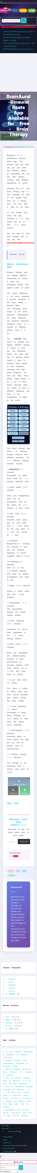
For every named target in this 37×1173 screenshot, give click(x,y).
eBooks (16, 11)
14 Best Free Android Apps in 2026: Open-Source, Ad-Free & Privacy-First (18, 1095)
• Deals (9, 982)
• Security (10, 991)
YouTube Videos (8, 1151)
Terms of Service (9, 1148)
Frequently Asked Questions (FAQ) (15, 1145)
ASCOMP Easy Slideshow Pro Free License (18, 49)
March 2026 (13, 1020)
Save (16, 856)
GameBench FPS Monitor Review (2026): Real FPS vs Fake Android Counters (17, 1113)
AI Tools (31, 10)
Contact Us (7, 1142)
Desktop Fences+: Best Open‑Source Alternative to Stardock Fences (15, 1063)
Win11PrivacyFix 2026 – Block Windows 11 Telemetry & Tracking (18, 1072)
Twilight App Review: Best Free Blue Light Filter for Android (17, 1104)
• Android (10, 988)
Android (23, 10)
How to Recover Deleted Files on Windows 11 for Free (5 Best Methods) (17, 1081)
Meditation (11, 875)
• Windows (10, 985)
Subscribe (24, 841)
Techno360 (5, 1125)
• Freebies (10, 979)
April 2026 (12, 1017)
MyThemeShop (13, 1131)
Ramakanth (16, 887)
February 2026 (14, 1023)
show (21, 254)
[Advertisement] (18, 72)
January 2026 (13, 1026)
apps (24, 871)
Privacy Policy (8, 1137)
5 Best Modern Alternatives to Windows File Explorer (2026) (18, 1055)
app (18, 871)
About (5, 1139)
